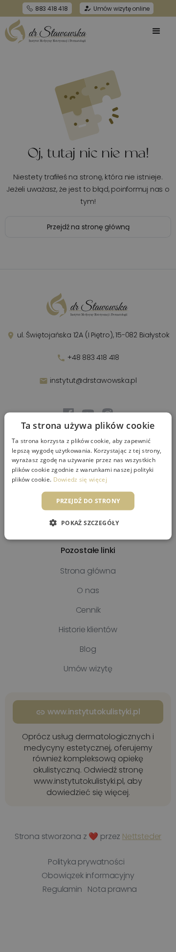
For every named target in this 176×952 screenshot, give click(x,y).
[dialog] (88, 476)
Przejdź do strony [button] (88, 500)
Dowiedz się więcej (80, 479)
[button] (88, 523)
